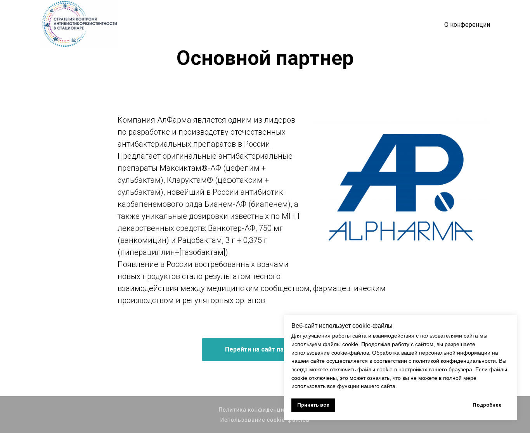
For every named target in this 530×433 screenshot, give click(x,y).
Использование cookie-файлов (265, 420)
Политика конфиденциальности (265, 410)
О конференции (467, 24)
